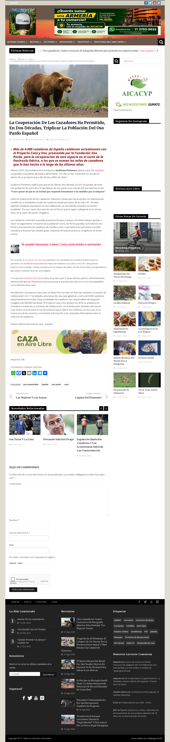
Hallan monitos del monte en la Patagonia (124, 360)
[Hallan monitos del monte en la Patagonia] (125, 347)
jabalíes (153, 631)
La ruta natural (122, 303)
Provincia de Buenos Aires (137, 637)
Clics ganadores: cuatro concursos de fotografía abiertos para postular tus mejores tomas (60, 50)
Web (11, 545)
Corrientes (119, 626)
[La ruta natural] (125, 292)
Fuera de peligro (147, 303)
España (78, 184)
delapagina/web (154, 738)
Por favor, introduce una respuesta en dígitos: (32, 557)
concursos (128, 620)
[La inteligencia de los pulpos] (149, 318)
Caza (30, 139)
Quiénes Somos (16, 42)
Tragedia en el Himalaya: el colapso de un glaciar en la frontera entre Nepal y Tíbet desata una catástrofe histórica (84, 644)
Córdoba (130, 626)
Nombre (14, 520)
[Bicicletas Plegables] (137, 238)
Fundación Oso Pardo (34, 260)
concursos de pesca (145, 620)
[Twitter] (150, 3)
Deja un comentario (60, 139)
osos (66, 384)
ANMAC (117, 620)
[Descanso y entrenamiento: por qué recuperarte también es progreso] (68, 703)
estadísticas (136, 631)
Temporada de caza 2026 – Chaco (136, 702)
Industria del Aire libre (109, 42)
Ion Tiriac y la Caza (21, 439)
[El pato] (149, 263)
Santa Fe (130, 643)
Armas (15, 602)
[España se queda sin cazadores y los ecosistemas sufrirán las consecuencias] (92, 424)
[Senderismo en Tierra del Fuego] (125, 263)
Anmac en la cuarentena (30, 619)
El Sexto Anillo (146, 357)
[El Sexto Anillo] (149, 347)
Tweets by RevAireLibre (123, 110)
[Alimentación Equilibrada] (125, 318)
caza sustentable (30, 384)
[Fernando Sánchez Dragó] (58, 424)
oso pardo (56, 384)
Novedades (66, 42)
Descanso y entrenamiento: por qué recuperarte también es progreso (91, 703)
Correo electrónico (19, 532)
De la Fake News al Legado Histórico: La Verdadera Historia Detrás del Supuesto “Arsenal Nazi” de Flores (136, 681)
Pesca (28, 602)
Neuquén (118, 637)
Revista (34, 42)
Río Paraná (119, 643)
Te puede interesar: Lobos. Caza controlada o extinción (61, 244)
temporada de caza (146, 643)
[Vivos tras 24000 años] (149, 380)
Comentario (15, 483)
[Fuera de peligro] (149, 292)
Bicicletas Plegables (128, 247)
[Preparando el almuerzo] (125, 380)
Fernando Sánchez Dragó (58, 439)
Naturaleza (39, 139)
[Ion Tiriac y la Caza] (25, 424)
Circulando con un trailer (31, 629)
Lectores (49, 42)
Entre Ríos (141, 626)
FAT (146, 631)
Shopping (83, 42)
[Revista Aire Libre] (22, 22)
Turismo (41, 602)
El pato (142, 273)
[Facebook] (146, 3)
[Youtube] (154, 3)
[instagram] (159, 3)
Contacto (13, 3)
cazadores (99, 170)
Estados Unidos (121, 631)
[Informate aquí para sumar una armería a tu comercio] (107, 22)
